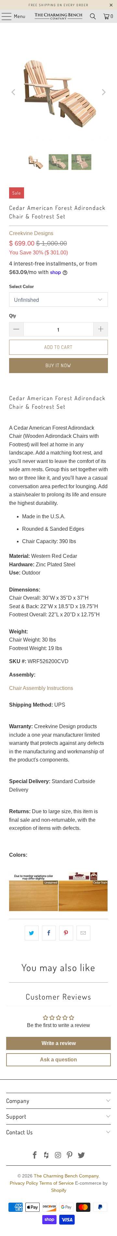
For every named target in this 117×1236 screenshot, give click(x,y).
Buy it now (58, 365)
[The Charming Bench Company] (58, 16)
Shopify (58, 1190)
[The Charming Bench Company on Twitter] (81, 1156)
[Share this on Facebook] (49, 933)
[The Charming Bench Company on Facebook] (35, 1156)
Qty (12, 315)
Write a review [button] (59, 1043)
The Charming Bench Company (66, 1175)
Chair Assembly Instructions (41, 688)
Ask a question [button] (58, 1059)
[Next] (103, 92)
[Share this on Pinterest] (66, 933)
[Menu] (3, 16)
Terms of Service (56, 1183)
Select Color (21, 286)
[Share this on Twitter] (32, 933)
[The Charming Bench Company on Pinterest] (70, 1156)
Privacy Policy (24, 1183)
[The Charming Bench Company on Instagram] (58, 1156)
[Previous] (14, 92)
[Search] (93, 16)
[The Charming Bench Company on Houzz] (46, 1156)
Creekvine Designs (31, 233)
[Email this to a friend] (83, 933)
